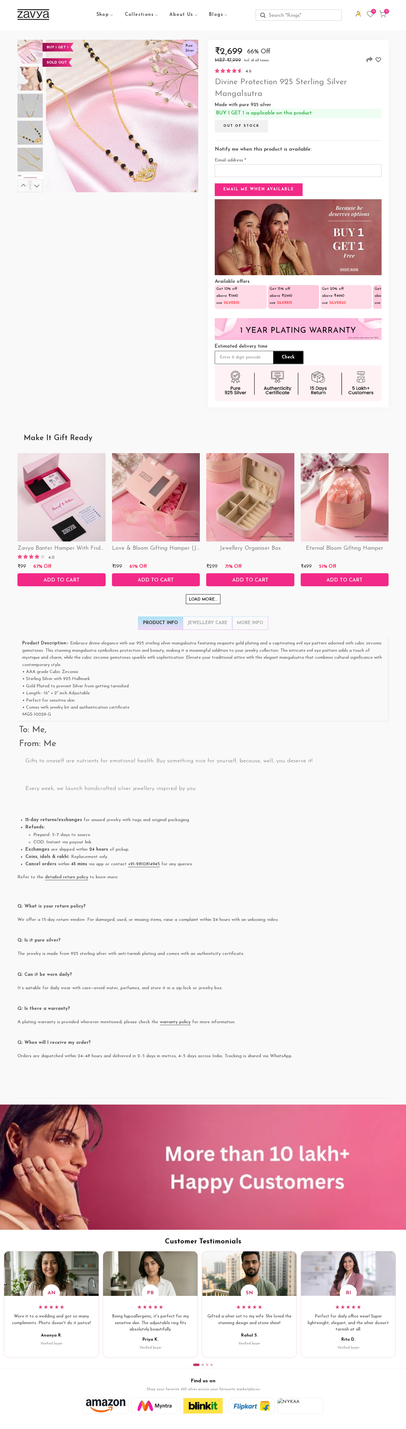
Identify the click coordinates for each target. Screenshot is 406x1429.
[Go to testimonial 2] (202, 1365)
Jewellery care (207, 623)
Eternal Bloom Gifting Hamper (344, 548)
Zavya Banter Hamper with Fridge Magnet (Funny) (84, 548)
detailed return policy (66, 877)
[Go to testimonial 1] (196, 1365)
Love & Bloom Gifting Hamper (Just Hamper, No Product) (186, 548)
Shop (102, 14)
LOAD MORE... (203, 599)
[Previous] (23, 186)
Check (288, 357)
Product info (160, 623)
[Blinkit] (203, 1406)
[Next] (37, 186)
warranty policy (175, 1022)
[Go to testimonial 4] (211, 1365)
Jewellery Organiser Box (250, 548)
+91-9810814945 (144, 864)
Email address (230, 160)
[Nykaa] (300, 1406)
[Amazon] (105, 1406)
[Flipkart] (252, 1406)
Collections (139, 14)
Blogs (216, 14)
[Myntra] (154, 1406)
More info (250, 623)
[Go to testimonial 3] (207, 1365)
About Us (181, 14)
